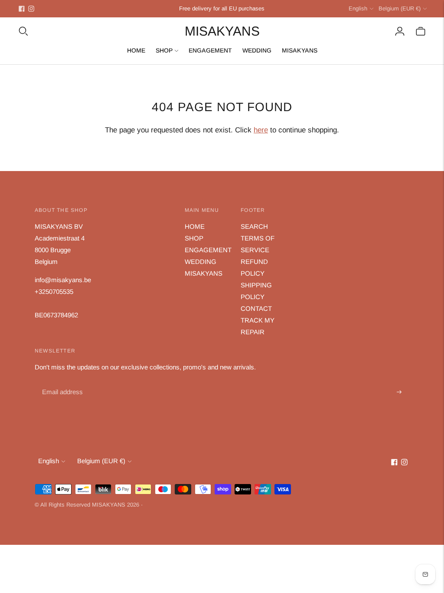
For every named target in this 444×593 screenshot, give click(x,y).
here (261, 130)
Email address (61, 382)
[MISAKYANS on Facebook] (22, 9)
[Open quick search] (23, 31)
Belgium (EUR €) (400, 8)
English (358, 8)
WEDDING (256, 50)
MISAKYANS (299, 50)
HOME (136, 50)
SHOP (164, 50)
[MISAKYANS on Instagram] (31, 9)
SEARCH (254, 226)
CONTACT (256, 308)
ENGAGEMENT (210, 50)
